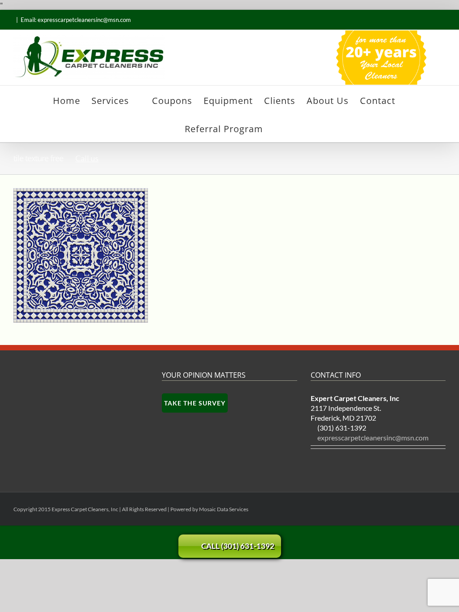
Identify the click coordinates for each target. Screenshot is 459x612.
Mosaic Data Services (223, 509)
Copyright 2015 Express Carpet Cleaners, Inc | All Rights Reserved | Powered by (106, 509)
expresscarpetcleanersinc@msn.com (373, 437)
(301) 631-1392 (341, 427)
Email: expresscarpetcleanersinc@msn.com (76, 19)
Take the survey (194, 403)
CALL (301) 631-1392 (237, 546)
